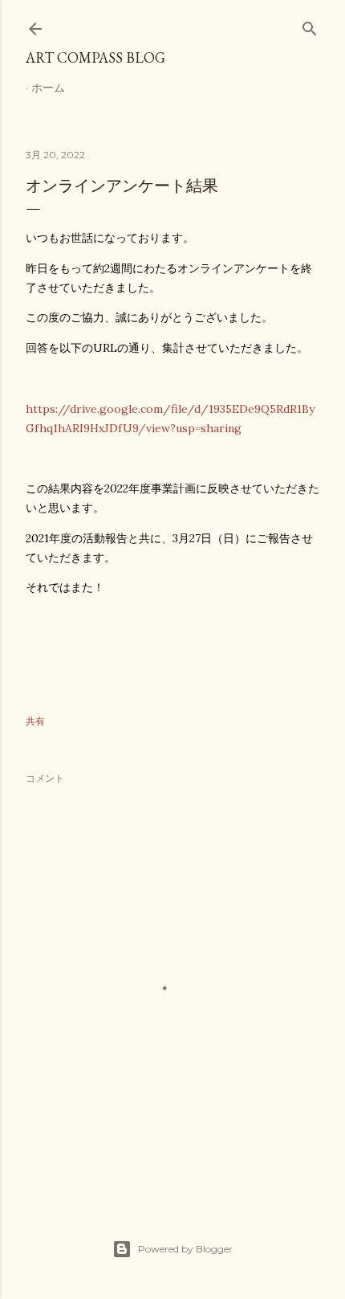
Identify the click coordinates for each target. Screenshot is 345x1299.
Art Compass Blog (95, 57)
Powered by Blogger (185, 1249)
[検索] (309, 25)
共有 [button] (35, 721)
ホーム (48, 87)
